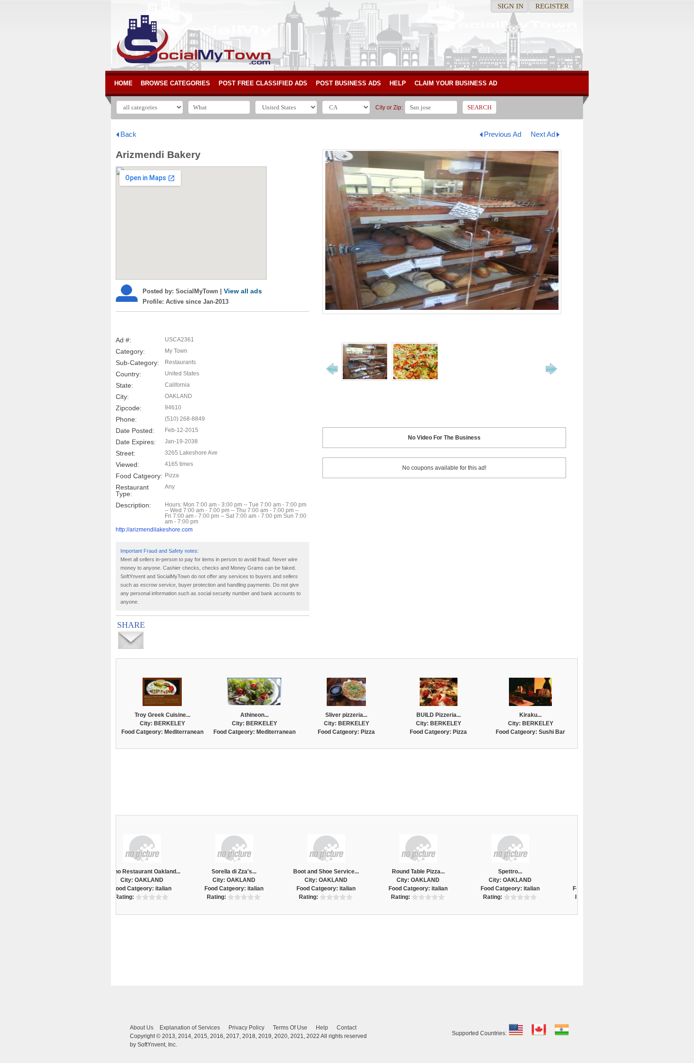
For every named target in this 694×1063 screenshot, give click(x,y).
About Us (141, 1027)
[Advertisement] (347, 779)
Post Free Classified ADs (263, 83)
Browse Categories (175, 83)
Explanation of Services (190, 1027)
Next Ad (543, 134)
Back (128, 134)
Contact (346, 1027)
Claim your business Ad (456, 83)
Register (552, 6)
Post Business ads (348, 83)
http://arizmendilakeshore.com (154, 529)
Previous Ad (502, 134)
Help (397, 83)
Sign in (511, 6)
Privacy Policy (246, 1027)
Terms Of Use (290, 1027)
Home (123, 83)
